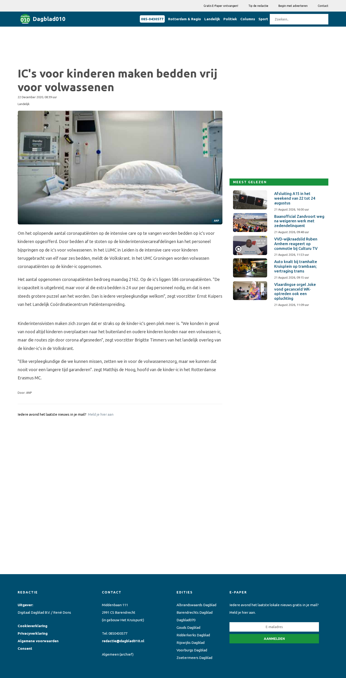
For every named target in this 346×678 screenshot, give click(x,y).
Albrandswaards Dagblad (196, 605)
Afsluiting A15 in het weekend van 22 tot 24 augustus (294, 198)
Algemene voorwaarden (38, 641)
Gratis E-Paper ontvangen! (221, 5)
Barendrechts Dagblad (195, 612)
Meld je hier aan (100, 414)
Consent (25, 648)
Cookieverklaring (32, 626)
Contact (323, 5)
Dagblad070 (186, 620)
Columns (247, 19)
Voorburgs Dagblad (192, 650)
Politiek (230, 19)
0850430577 (118, 633)
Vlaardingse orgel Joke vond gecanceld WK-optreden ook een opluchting (295, 291)
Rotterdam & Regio (184, 19)
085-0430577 (152, 19)
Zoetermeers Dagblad (194, 658)
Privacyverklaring (33, 633)
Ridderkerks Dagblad (193, 635)
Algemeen (110, 654)
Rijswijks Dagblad (191, 643)
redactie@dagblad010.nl (123, 641)
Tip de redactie (258, 5)
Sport (263, 19)
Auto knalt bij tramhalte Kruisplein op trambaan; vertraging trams (295, 266)
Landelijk (212, 19)
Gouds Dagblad (188, 627)
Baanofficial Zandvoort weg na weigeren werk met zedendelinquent (299, 221)
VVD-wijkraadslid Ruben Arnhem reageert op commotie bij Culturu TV (296, 244)
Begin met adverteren (293, 5)
